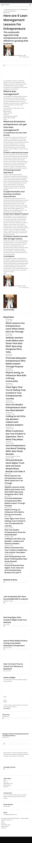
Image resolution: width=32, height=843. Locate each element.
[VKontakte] (5, 289)
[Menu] (30, 5)
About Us (5, 782)
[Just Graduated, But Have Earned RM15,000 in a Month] (16, 582)
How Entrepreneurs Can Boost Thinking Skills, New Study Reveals (15, 449)
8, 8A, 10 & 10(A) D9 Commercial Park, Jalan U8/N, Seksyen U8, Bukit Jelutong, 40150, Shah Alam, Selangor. (15, 796)
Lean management (7, 274)
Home (4, 9)
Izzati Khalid (17, 55)
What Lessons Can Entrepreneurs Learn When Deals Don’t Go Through (15, 327)
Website (5, 701)
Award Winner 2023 (8, 783)
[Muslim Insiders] (5, 4)
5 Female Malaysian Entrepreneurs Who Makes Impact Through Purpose (16, 362)
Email (5, 700)
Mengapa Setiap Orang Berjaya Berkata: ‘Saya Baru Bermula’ (15, 735)
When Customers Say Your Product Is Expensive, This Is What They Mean (15, 435)
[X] (0, 834)
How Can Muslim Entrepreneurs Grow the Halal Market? (16, 407)
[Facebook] (3, 289)
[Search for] (27, 5)
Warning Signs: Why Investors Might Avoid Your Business (15, 619)
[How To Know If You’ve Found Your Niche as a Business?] (16, 649)
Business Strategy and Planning (13, 456)
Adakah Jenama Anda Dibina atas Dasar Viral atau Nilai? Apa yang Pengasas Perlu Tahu (15, 344)
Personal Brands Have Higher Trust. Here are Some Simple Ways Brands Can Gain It (15, 466)
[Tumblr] (4, 289)
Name (5, 696)
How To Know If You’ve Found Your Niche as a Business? (13, 666)
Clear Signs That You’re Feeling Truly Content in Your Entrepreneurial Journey (16, 393)
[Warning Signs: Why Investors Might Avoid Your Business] (16, 603)
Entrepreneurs (10, 9)
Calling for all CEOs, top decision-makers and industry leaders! (16, 420)
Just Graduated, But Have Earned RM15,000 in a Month (15, 597)
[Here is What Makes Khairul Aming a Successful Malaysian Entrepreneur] (16, 626)
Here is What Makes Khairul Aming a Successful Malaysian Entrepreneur (15, 643)
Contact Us (6, 786)
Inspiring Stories (7, 785)
